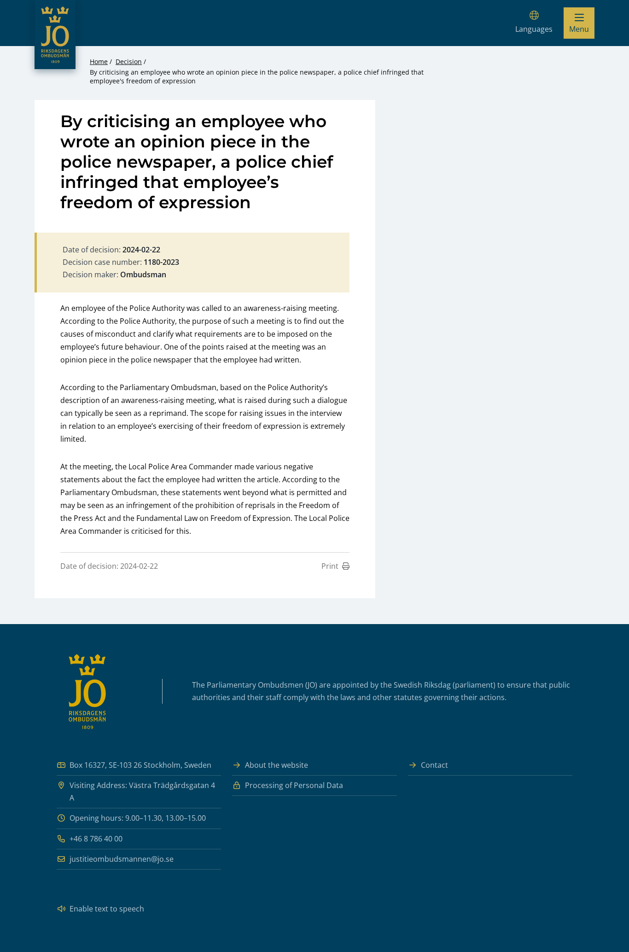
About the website (276, 765)
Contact (434, 765)
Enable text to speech (107, 909)
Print (329, 566)
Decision (129, 61)
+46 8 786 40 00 (96, 839)
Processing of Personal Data (294, 785)
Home (99, 61)
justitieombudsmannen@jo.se (122, 859)
